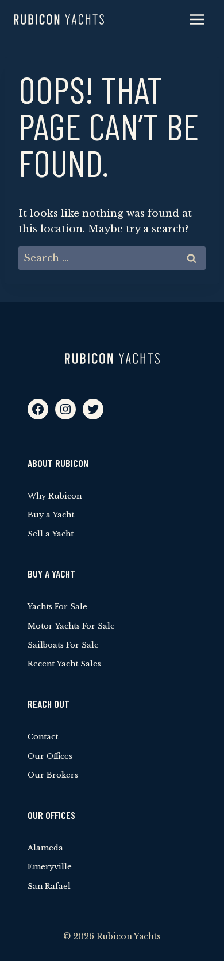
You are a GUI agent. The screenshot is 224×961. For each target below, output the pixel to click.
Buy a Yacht (51, 515)
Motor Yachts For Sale (71, 626)
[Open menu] (196, 19)
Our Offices (50, 756)
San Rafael (49, 886)
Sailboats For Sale (63, 645)
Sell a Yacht (51, 533)
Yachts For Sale (57, 606)
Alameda (45, 848)
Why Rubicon (55, 496)
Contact (43, 736)
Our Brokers (53, 775)
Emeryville (50, 866)
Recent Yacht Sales (64, 664)
